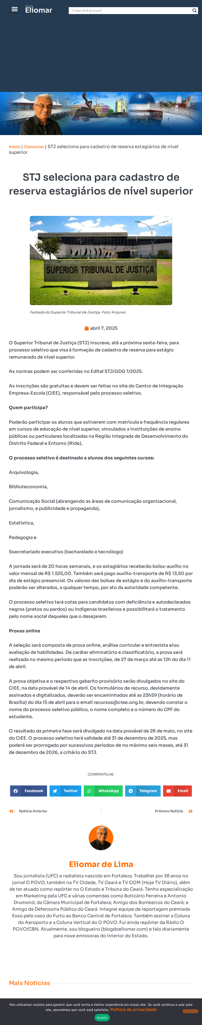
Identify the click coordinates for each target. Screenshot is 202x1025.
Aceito (102, 1018)
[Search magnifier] (194, 10)
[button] (15, 9)
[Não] (190, 1011)
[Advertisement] (101, 54)
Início (14, 146)
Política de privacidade (133, 1009)
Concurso (34, 146)
